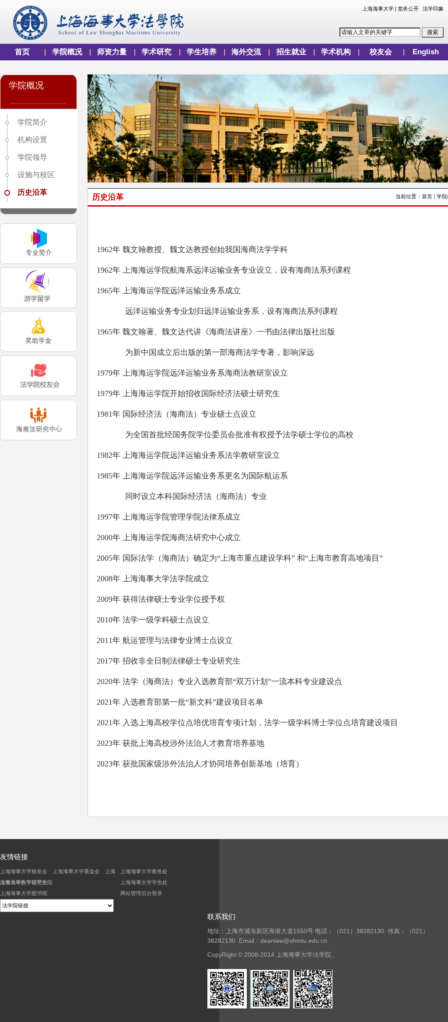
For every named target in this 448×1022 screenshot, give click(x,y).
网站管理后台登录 (141, 893)
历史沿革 (32, 192)
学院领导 (32, 157)
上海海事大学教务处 (144, 871)
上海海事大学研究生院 (26, 882)
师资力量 (112, 52)
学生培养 (202, 52)
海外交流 (246, 52)
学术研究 (157, 52)
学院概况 (67, 52)
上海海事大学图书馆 (23, 893)
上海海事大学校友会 (23, 871)
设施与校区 (36, 175)
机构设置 (32, 140)
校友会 (381, 52)
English (426, 52)
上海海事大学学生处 (144, 882)
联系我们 (221, 916)
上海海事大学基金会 (76, 871)
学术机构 (336, 52)
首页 (22, 52)
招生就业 (291, 52)
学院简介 (32, 122)
